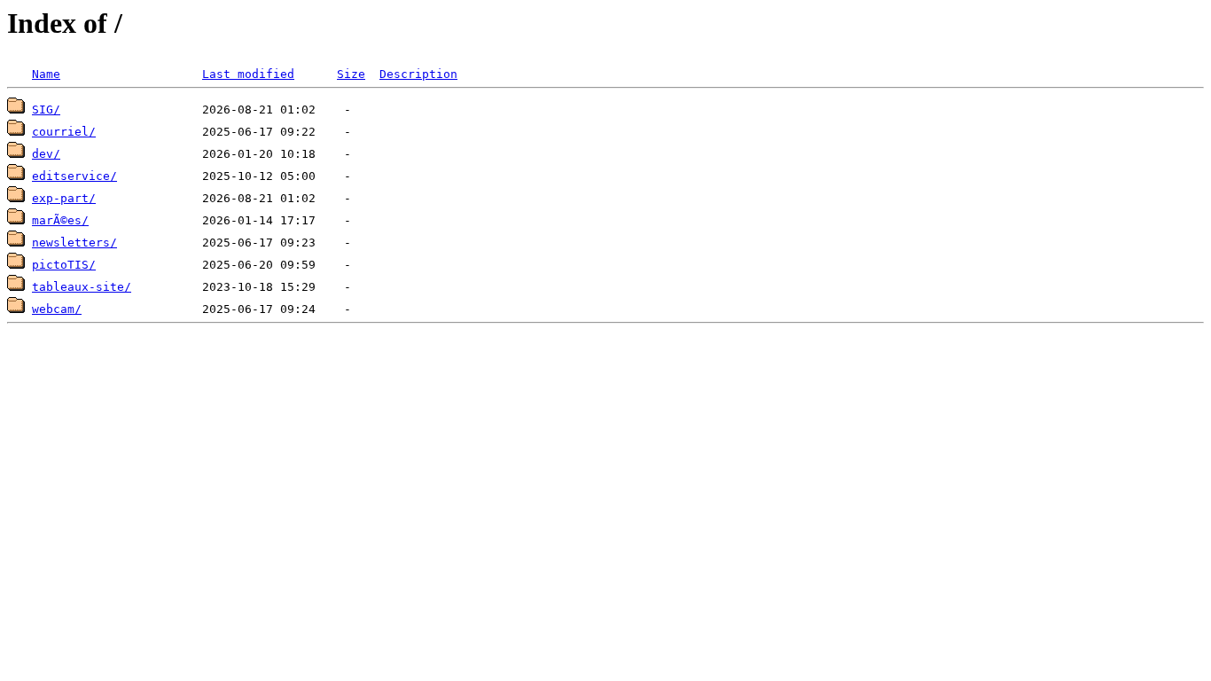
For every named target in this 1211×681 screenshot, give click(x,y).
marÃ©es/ (60, 220)
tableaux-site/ (81, 287)
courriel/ (64, 131)
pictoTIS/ (64, 264)
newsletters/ (74, 242)
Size (351, 74)
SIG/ (46, 109)
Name (46, 74)
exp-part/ (64, 198)
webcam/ (57, 309)
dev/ (46, 153)
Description (418, 74)
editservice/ (74, 176)
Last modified (248, 74)
